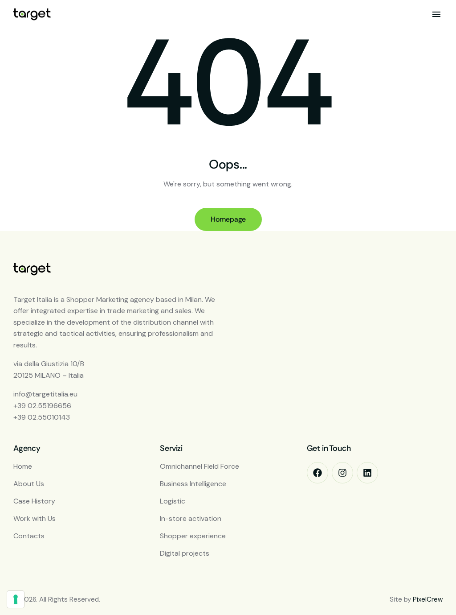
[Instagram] (342, 472)
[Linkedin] (367, 472)
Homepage (228, 219)
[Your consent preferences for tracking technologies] (15, 599)
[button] (436, 14)
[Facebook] (317, 472)
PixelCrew (428, 599)
